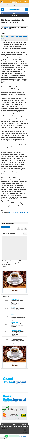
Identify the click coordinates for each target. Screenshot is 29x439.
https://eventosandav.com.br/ (18, 212)
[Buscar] (26, 9)
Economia (14, 15)
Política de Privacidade (20, 436)
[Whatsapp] (1, 31)
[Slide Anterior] (24, 233)
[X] (3, 31)
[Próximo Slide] (26, 233)
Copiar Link (6, 227)
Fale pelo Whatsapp (14, 436)
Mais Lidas (6, 296)
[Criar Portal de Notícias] (25, 431)
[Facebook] (2, 31)
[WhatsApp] (6, 436)
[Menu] (2, 9)
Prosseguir (3, 438)
